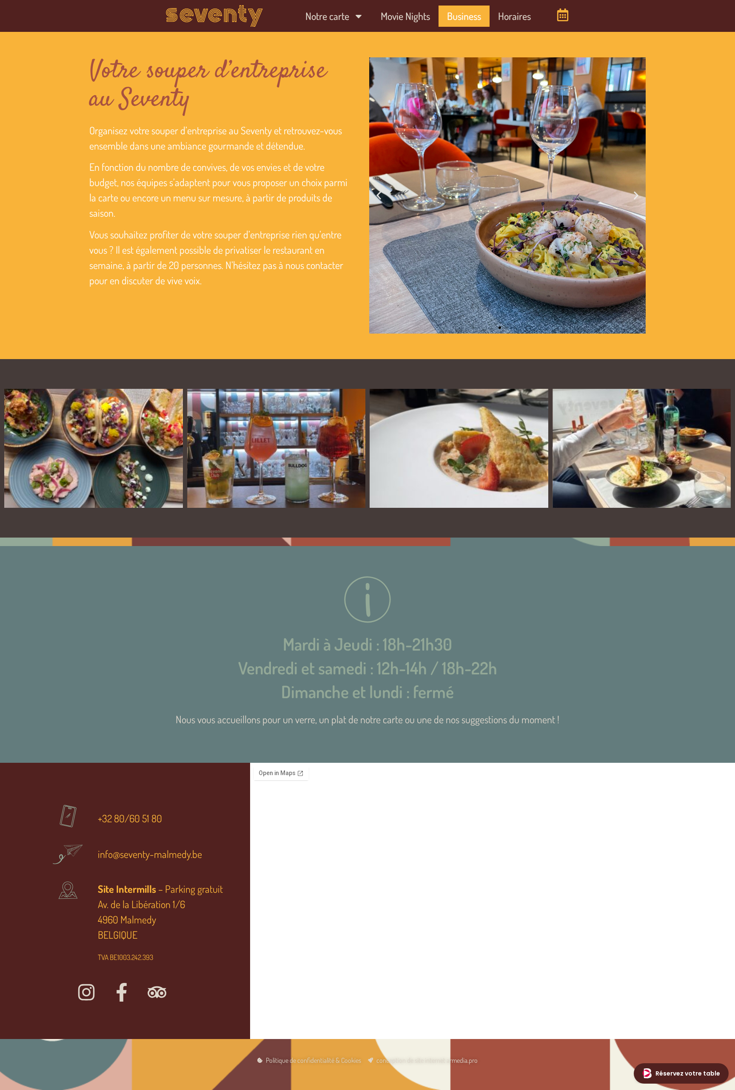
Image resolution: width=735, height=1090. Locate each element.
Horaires (514, 16)
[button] (378, 195)
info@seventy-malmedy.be (150, 854)
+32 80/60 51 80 (130, 818)
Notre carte (327, 16)
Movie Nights (405, 16)
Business (464, 16)
